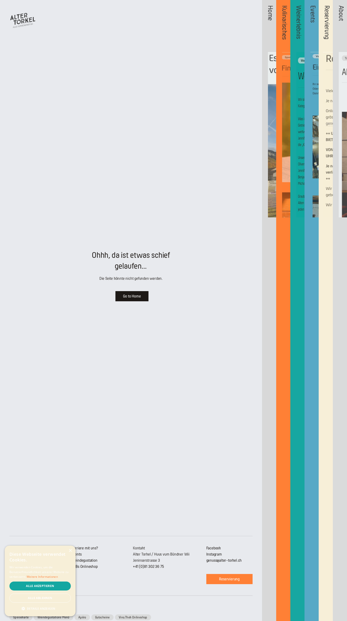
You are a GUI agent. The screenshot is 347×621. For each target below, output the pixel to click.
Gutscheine (102, 617)
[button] (40, 609)
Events (76, 554)
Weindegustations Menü (53, 617)
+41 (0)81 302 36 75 (148, 566)
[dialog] (40, 581)
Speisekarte (21, 617)
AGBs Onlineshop (84, 566)
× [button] (70, 550)
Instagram (214, 554)
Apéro (82, 617)
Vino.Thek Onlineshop (133, 617)
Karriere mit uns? (84, 548)
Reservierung (229, 579)
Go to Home (132, 296)
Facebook (213, 548)
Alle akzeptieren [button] (40, 586)
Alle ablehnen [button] (40, 598)
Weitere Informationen (42, 577)
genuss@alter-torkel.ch (224, 560)
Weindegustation (84, 560)
